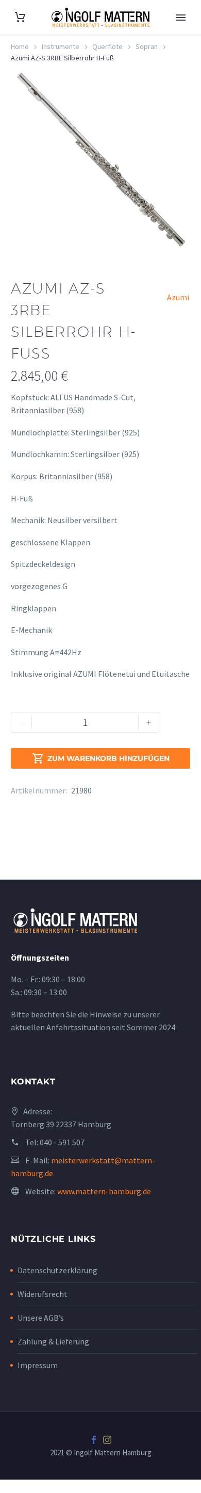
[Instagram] (107, 1440)
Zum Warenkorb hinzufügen (101, 758)
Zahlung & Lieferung (53, 1341)
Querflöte (107, 46)
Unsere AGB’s (41, 1317)
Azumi (178, 297)
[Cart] (20, 17)
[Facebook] (94, 1440)
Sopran (147, 46)
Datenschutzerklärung (57, 1270)
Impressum (38, 1365)
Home (20, 46)
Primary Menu (181, 17)
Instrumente (60, 46)
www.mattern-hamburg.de (104, 1191)
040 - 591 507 (62, 1142)
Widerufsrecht (43, 1294)
